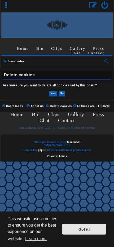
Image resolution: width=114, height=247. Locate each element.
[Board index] (57, 24)
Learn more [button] (36, 238)
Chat (75, 53)
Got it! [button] (84, 229)
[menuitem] (105, 6)
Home (23, 48)
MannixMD (74, 142)
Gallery (78, 48)
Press (98, 48)
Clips (56, 48)
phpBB (42, 150)
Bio (40, 48)
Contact (96, 53)
